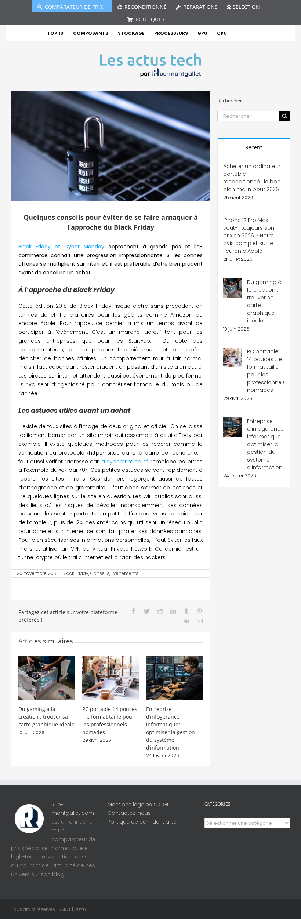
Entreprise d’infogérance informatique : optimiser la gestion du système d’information (265, 444)
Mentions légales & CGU (139, 804)
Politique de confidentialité (142, 821)
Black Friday (75, 573)
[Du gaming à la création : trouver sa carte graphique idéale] (46, 677)
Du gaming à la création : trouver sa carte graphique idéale (46, 716)
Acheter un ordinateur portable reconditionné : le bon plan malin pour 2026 (251, 178)
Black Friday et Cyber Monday (61, 246)
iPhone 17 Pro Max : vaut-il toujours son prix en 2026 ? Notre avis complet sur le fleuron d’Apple (248, 235)
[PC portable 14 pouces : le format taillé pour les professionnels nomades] (110, 677)
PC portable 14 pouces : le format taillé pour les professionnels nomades (265, 371)
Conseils (99, 573)
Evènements (124, 573)
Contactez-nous (129, 813)
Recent (253, 147)
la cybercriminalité (125, 461)
